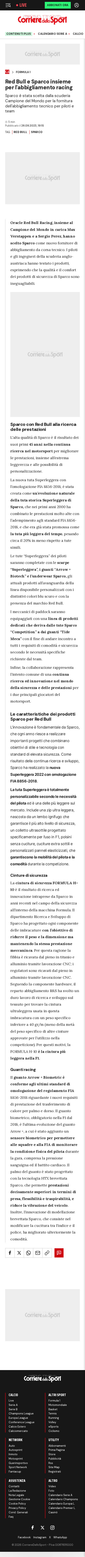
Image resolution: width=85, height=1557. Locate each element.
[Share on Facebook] (9, 1252)
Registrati (54, 1471)
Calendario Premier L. (62, 1508)
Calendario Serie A (52, 34)
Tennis (52, 1413)
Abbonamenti (57, 1446)
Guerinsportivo (18, 1463)
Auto (12, 1446)
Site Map (54, 1467)
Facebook (24, 1537)
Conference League (21, 1422)
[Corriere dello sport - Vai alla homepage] (42, 20)
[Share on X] (19, 1252)
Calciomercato (18, 1431)
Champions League (21, 1413)
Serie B (13, 1409)
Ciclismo (53, 1431)
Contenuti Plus (18, 34)
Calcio (78, 34)
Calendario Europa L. (61, 1503)
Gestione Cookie (19, 1499)
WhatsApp (60, 1537)
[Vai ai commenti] (59, 1252)
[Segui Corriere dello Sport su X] (42, 1527)
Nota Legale (16, 1495)
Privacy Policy (17, 1508)
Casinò (53, 1512)
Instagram (39, 1537)
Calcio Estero (17, 1426)
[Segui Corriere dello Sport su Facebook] (32, 1527)
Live (23, 5)
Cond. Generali (18, 1512)
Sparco (37, 132)
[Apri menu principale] (8, 5)
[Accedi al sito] (77, 5)
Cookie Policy (17, 1503)
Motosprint (16, 1458)
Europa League (18, 1418)
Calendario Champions (63, 1499)
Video (52, 1486)
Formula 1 (23, 72)
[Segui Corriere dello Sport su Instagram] (52, 1527)
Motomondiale (57, 1405)
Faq (11, 1516)
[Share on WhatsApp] (28, 1252)
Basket (52, 1409)
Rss (50, 1463)
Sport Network (18, 1467)
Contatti (14, 1486)
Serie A (13, 1405)
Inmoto (13, 1454)
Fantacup (15, 1471)
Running (53, 1418)
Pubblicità (54, 1458)
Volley (52, 1422)
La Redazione (17, 1490)
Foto (51, 1490)
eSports (53, 1426)
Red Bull (20, 132)
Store (51, 1454)
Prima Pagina (56, 1450)
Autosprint (15, 1450)
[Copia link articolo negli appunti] (47, 1252)
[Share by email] (37, 1252)
